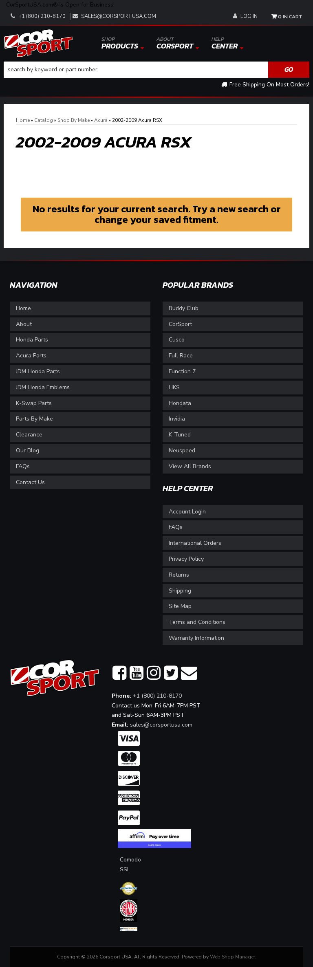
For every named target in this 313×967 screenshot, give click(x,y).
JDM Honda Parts (38, 371)
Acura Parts (31, 355)
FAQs (23, 466)
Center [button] (225, 43)
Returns (179, 575)
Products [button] (119, 43)
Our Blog (27, 450)
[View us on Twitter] (171, 673)
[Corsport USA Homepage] (38, 42)
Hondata (180, 403)
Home (23, 308)
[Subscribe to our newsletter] (189, 673)
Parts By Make (34, 419)
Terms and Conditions (197, 622)
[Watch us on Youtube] (136, 673)
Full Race (181, 355)
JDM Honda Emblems (43, 387)
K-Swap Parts (34, 403)
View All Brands (190, 466)
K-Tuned (180, 434)
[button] (156, 70)
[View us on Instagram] (154, 673)
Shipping (180, 591)
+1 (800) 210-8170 (157, 696)
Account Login (187, 511)
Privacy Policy (186, 559)
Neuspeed (182, 450)
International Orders (195, 543)
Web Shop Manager (232, 957)
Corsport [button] (174, 43)
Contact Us (30, 482)
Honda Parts (32, 340)
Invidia (177, 419)
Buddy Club (183, 308)
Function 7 (182, 371)
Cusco (177, 340)
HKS (174, 387)
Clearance (29, 434)
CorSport (180, 324)
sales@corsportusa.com (118, 16)
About (24, 324)
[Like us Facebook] (119, 673)
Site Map (180, 606)
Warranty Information (196, 638)
